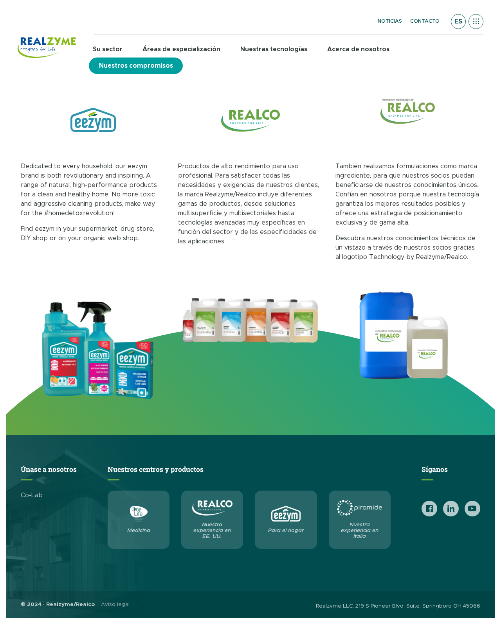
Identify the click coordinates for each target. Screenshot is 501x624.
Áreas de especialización (181, 49)
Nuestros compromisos (136, 66)
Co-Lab (32, 495)
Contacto (425, 21)
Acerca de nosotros (358, 49)
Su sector (108, 49)
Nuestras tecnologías (273, 49)
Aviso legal (115, 604)
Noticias (390, 21)
